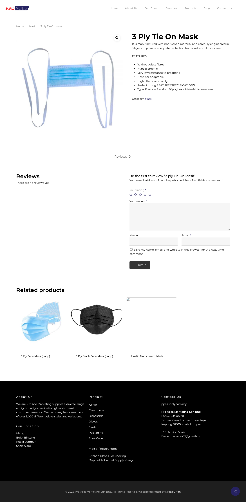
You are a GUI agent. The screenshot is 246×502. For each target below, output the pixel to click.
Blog (207, 8)
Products (190, 8)
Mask (32, 26)
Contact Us (224, 8)
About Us (131, 8)
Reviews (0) (123, 156)
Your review (138, 201)
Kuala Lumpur (26, 441)
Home (114, 8)
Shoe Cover (96, 438)
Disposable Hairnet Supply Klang (111, 460)
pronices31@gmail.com (186, 436)
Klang (20, 433)
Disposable (96, 416)
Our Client (152, 8)
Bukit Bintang (25, 437)
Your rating (137, 190)
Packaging (96, 432)
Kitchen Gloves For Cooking (107, 456)
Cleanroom (96, 410)
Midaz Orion (173, 491)
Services (171, 8)
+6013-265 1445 (176, 432)
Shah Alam (23, 446)
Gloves (93, 421)
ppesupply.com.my (174, 404)
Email (186, 235)
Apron (93, 404)
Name (134, 235)
